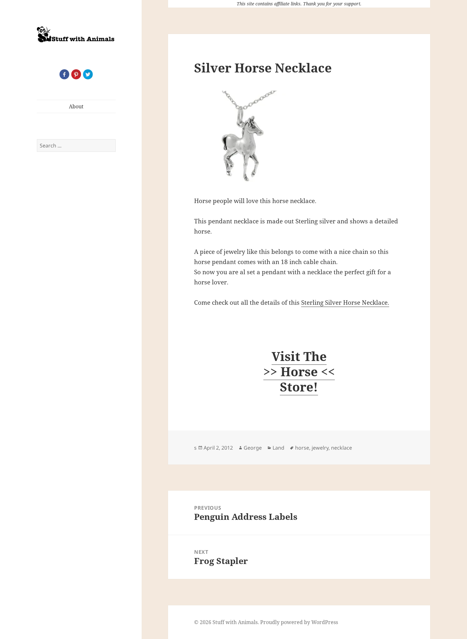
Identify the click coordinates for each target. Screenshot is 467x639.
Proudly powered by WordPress (299, 622)
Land (278, 447)
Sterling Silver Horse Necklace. (345, 302)
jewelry (320, 447)
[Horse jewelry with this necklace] (299, 138)
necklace (341, 447)
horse (302, 447)
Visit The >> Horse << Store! (299, 371)
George (253, 447)
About (76, 106)
